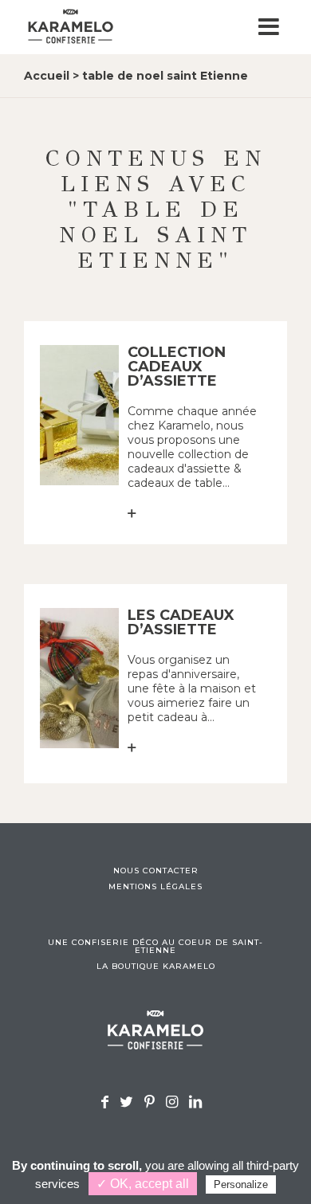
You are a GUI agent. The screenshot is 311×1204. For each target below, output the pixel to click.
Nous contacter (156, 871)
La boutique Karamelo (155, 967)
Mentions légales (155, 887)
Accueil (46, 76)
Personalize (241, 1184)
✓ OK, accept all (142, 1183)
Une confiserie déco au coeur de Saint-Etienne (155, 947)
